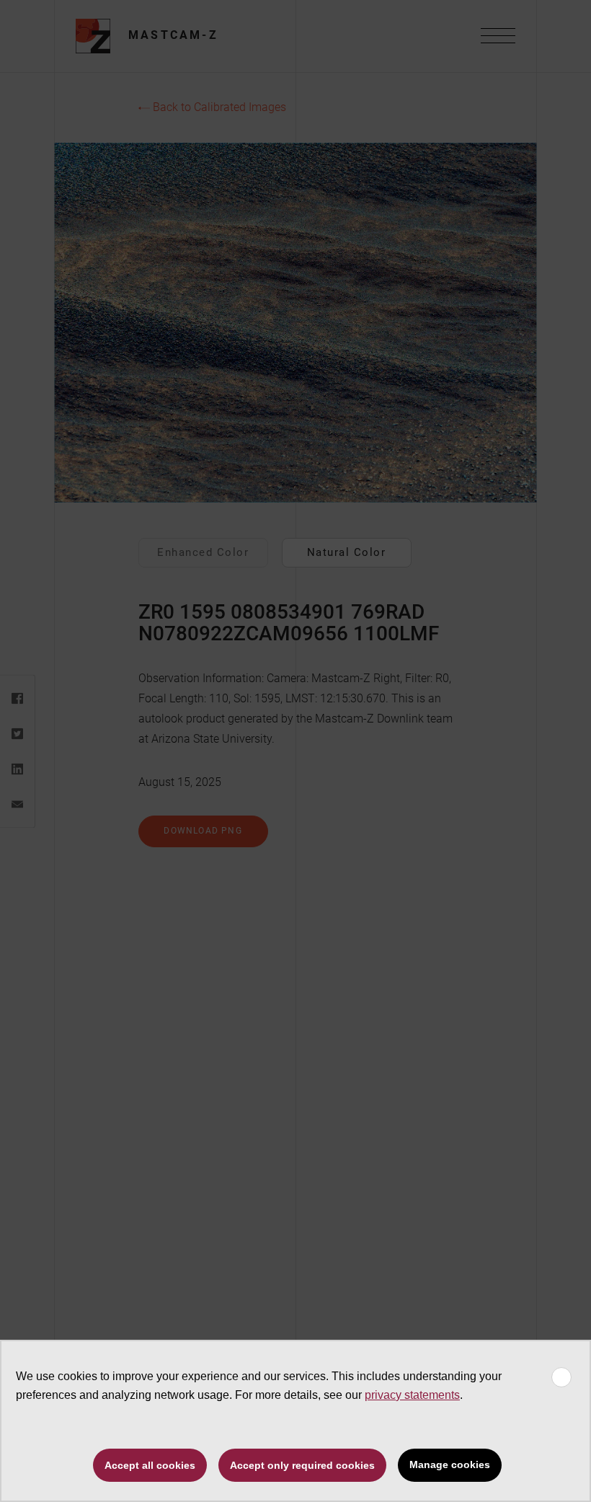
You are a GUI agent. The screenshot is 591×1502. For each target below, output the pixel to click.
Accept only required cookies (302, 1465)
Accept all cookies (150, 1465)
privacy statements (412, 1395)
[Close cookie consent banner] (561, 1377)
